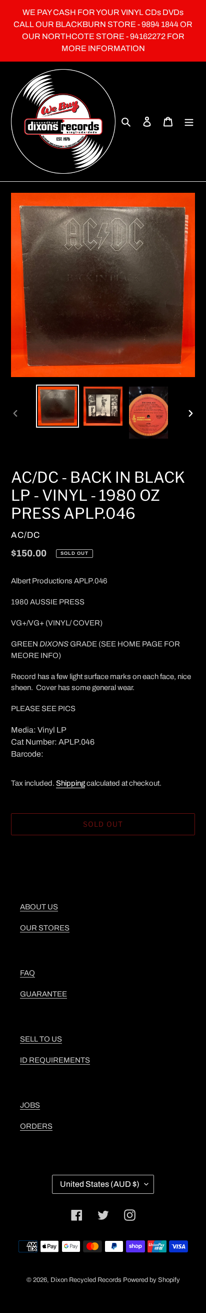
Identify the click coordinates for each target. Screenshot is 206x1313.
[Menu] (189, 122)
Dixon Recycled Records (86, 1279)
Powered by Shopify (151, 1279)
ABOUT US (39, 907)
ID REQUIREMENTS (55, 1060)
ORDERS (36, 1126)
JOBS (30, 1105)
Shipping (70, 783)
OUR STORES (45, 928)
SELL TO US (41, 1039)
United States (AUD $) (100, 1184)
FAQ (27, 973)
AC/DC (25, 535)
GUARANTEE (43, 994)
